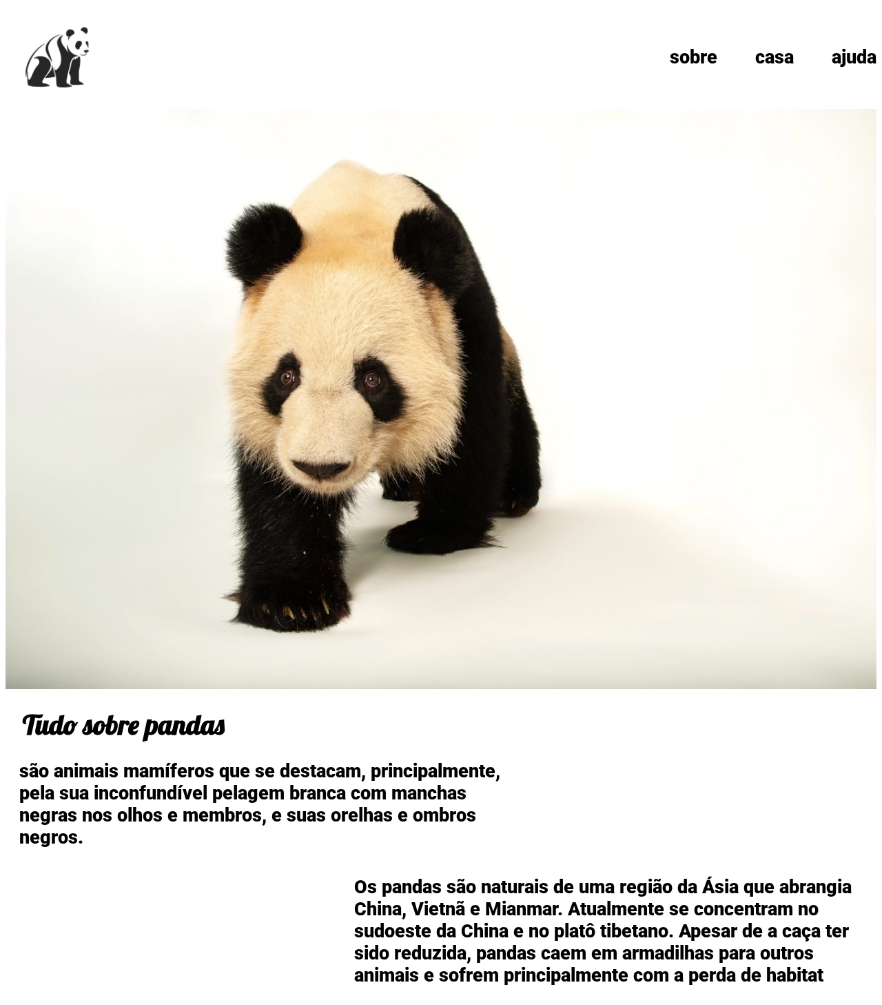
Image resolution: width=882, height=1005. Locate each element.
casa (774, 57)
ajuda (854, 57)
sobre (693, 57)
